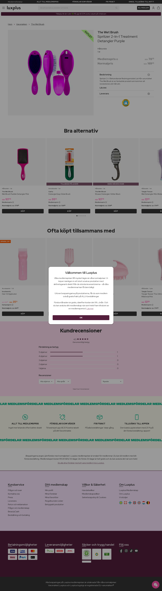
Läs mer (90, 308)
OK (81, 317)
